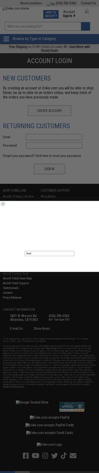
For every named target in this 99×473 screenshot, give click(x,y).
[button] (49, 262)
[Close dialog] (3, 204)
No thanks (49, 270)
